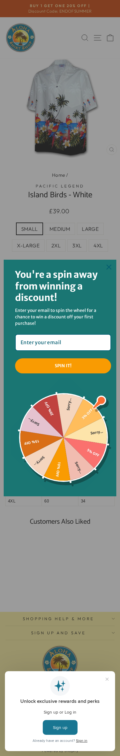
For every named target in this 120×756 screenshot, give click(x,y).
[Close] (109, 267)
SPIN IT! (63, 365)
